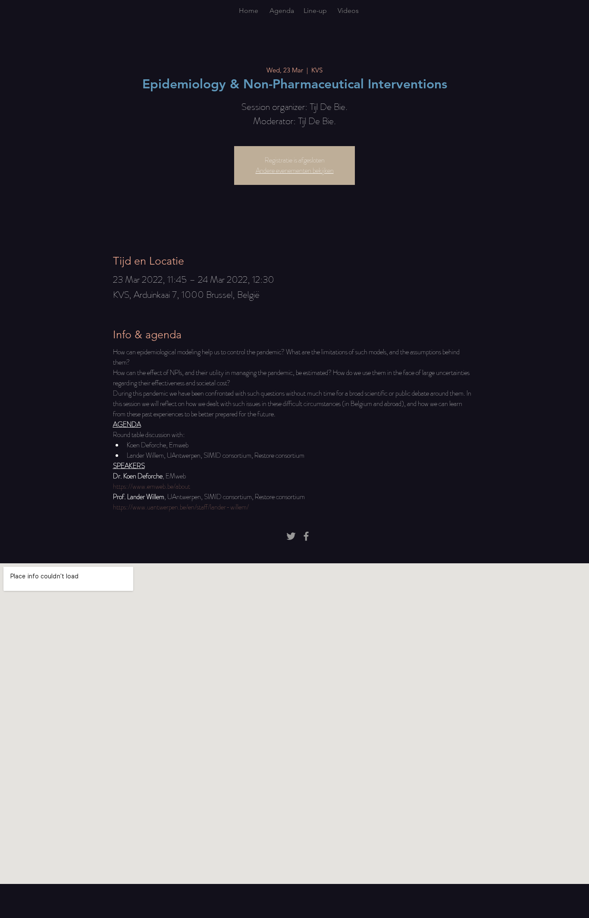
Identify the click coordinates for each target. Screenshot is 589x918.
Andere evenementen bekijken (295, 170)
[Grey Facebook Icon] (306, 536)
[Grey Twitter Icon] (291, 536)
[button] (281, 10)
